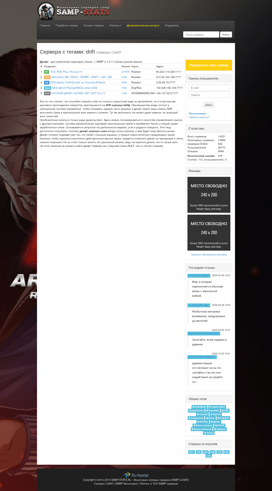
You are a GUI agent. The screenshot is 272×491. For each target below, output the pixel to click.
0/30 (124, 77)
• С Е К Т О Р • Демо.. (199, 275)
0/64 (124, 82)
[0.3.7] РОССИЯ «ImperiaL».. (202, 357)
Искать (226, 34)
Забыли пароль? (199, 117)
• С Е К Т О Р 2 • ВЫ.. (199, 305)
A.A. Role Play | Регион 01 (66, 71)
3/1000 (126, 71)
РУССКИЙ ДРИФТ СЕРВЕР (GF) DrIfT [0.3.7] (78, 93)
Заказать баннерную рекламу (209, 254)
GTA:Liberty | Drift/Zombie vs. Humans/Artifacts (77, 82)
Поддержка (171, 25)
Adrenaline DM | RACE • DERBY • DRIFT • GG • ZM (81, 77)
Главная (45, 25)
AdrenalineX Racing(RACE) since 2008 (74, 88)
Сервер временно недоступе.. (204, 333)
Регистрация (197, 113)
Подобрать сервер (67, 25)
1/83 (124, 88)
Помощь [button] (114, 25)
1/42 (124, 93)
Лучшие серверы (93, 25)
